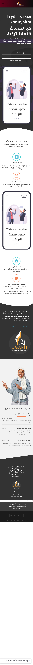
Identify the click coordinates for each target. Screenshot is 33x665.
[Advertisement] (16, 593)
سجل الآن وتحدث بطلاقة (16, 53)
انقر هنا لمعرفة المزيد (16, 60)
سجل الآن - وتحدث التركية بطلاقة (19, 326)
